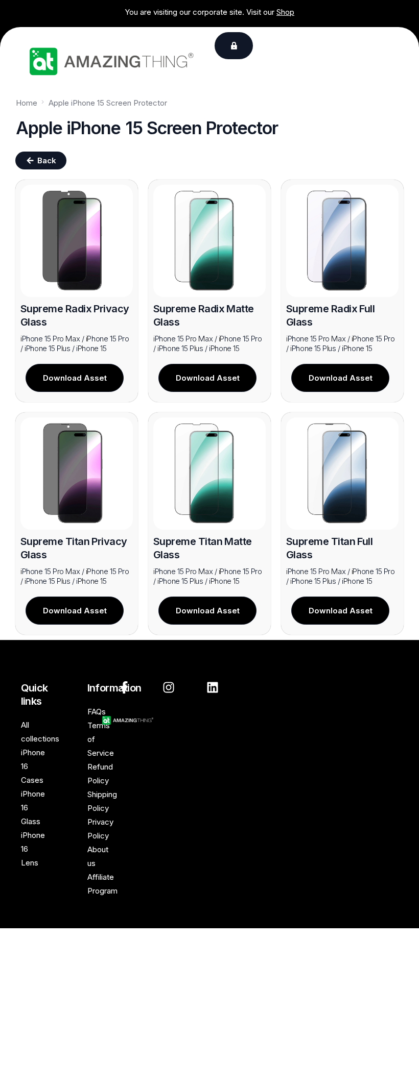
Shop (285, 12)
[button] (234, 45)
